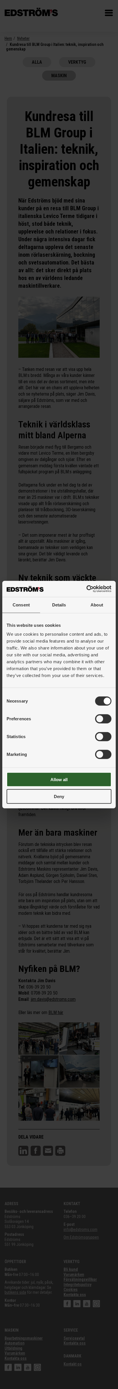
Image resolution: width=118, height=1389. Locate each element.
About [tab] (97, 604)
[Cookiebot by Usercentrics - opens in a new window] (86, 589)
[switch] (103, 718)
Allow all (59, 779)
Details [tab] (59, 604)
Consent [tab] (21, 604)
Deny (59, 796)
